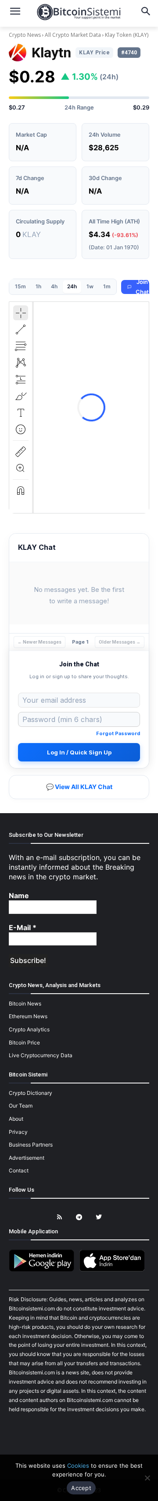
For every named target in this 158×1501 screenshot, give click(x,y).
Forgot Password (118, 733)
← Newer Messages (39, 641)
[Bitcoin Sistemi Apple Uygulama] (114, 1270)
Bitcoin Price (24, 1042)
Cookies (78, 1465)
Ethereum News (28, 1016)
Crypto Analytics (29, 1029)
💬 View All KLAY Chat (79, 786)
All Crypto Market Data (72, 35)
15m (20, 286)
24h (72, 286)
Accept (81, 1487)
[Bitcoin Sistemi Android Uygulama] (44, 1270)
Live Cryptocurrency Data (40, 1055)
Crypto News (25, 35)
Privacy (18, 1132)
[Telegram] (79, 1217)
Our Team (20, 1105)
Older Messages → (119, 641)
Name (19, 895)
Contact (19, 1170)
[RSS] (59, 1217)
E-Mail (22, 927)
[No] (147, 1477)
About (16, 1118)
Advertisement (26, 1157)
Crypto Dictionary (30, 1093)
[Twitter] (99, 1217)
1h (38, 286)
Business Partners (31, 1144)
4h (54, 286)
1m (107, 286)
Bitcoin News (25, 1003)
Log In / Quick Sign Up (79, 752)
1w (89, 286)
